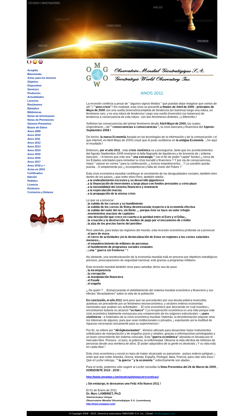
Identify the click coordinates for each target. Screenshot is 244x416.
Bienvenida (34, 74)
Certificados (35, 173)
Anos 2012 (34, 142)
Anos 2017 (34, 161)
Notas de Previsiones (40, 119)
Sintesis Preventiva (39, 123)
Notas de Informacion (41, 116)
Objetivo (32, 81)
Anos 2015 (34, 154)
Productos (34, 93)
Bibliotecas (34, 112)
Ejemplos (33, 108)
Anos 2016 (34, 157)
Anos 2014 (34, 150)
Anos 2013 (34, 146)
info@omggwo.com (164, 413)
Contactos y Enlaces (40, 192)
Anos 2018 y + (36, 165)
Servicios (33, 89)
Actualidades (35, 96)
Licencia (32, 184)
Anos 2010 (34, 135)
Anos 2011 (33, 138)
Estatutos (33, 188)
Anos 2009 (34, 131)
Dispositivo (34, 85)
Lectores (32, 100)
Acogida (32, 70)
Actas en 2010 (36, 169)
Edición (32, 176)
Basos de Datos (37, 127)
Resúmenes (34, 104)
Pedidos (32, 180)
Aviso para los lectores (41, 77)
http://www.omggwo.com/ (100, 403)
